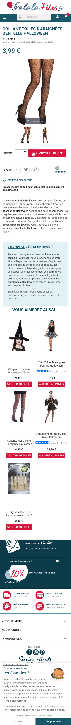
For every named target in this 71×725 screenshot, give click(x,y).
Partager (17, 169)
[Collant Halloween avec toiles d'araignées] (26, 136)
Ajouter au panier (49, 153)
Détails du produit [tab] (39, 246)
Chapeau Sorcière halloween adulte (19, 371)
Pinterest (35, 169)
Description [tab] (16, 246)
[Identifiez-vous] (57, 15)
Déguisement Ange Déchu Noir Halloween (51, 435)
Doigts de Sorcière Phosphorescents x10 (19, 513)
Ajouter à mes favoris (17, 179)
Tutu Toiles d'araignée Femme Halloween (51, 364)
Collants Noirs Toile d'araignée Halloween (19, 442)
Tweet (26, 169)
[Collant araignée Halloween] (45, 136)
